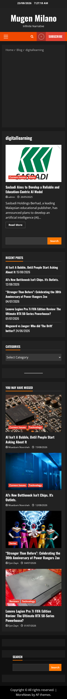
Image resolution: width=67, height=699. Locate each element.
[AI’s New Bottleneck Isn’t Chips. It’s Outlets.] (33, 471)
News (32, 177)
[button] (6, 37)
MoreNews (23, 695)
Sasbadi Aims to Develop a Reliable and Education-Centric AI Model (33, 163)
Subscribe (55, 36)
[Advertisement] (33, 89)
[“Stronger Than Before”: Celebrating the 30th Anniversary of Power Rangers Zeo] (33, 529)
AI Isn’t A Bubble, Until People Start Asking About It (30, 439)
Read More (17, 225)
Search (54, 241)
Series (12, 543)
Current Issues (17, 177)
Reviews (14, 601)
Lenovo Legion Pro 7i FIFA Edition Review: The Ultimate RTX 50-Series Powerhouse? (33, 311)
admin (11, 197)
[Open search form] (32, 36)
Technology (35, 427)
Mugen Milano (34, 18)
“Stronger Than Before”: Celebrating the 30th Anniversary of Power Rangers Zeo (33, 294)
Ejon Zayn (13, 563)
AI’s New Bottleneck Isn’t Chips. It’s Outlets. (32, 279)
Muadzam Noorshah (19, 447)
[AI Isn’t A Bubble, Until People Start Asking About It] (33, 413)
